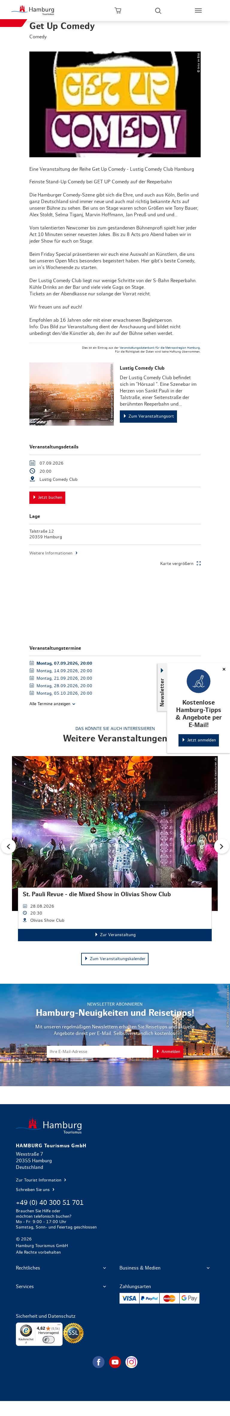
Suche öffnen (158, 10)
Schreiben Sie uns (33, 1190)
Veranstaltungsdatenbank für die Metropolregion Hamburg (159, 347)
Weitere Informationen (50, 553)
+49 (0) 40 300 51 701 (50, 1202)
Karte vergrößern (176, 564)
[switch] (49, 1339)
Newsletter (162, 692)
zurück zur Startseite (115, 1126)
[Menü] (59, 1326)
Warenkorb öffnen (118, 10)
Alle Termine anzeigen (49, 704)
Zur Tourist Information (39, 1180)
